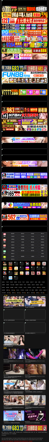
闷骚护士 (42, 247)
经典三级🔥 (9, 292)
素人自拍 (42, 236)
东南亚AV (42, 239)
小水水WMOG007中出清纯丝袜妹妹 (32, 422)
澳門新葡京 (29, 287)
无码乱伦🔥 (13, 290)
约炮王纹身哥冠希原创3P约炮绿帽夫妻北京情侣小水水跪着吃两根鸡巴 (14, 408)
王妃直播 (37, 284)
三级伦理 (12, 236)
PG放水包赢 (12, 284)
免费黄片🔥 (8, 290)
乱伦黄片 (41, 284)
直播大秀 (44, 290)
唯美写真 (32, 250)
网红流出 (32, 242)
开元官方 (17, 290)
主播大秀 (33, 284)
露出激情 (22, 250)
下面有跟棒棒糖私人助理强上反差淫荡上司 (33, 391)
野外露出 (42, 242)
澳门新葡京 (20, 287)
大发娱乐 (25, 287)
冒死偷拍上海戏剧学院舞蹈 (30, 320)
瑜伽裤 (32, 247)
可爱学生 (32, 244)
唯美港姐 (32, 239)
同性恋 (42, 253)
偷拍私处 (3, 287)
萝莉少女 (42, 233)
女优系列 (22, 244)
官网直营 (15, 282)
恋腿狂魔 (42, 244)
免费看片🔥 (39, 287)
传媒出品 (12, 253)
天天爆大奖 (22, 290)
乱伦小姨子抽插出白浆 (8, 346)
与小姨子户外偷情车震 (29, 307)
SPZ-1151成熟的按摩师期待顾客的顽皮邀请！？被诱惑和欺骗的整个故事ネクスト (13, 377)
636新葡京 (43, 287)
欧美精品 (32, 233)
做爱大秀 (40, 290)
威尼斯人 (3, 282)
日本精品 (22, 236)
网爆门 (42, 250)
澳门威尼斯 (4, 292)
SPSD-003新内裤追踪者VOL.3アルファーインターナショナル (13, 361)
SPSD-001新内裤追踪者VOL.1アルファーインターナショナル (34, 377)
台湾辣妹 (12, 239)
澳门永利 (19, 282)
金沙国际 (26, 290)
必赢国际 (3, 284)
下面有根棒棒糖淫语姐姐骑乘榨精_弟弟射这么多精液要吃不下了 (35, 408)
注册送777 (32, 282)
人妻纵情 (32, 256)
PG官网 (7, 282)
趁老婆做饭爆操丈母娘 (8, 307)
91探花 (22, 242)
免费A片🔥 (14, 292)
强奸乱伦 (22, 233)
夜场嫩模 (11, 287)
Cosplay (32, 236)
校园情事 (22, 256)
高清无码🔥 (33, 292)
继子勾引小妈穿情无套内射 (9, 320)
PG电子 (23, 282)
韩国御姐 (22, 239)
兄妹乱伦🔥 (19, 292)
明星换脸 (22, 247)
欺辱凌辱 (12, 242)
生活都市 (12, 256)
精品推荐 (12, 233)
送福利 (36, 282)
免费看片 (36, 290)
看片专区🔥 (24, 292)
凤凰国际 (7, 284)
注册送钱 (27, 282)
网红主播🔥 (43, 292)
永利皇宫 (34, 287)
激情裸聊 (3, 290)
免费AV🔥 (37, 292)
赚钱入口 (28, 292)
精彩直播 (21, 284)
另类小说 (12, 259)
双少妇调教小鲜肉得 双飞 (30, 333)
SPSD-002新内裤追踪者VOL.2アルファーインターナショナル (34, 361)
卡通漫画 (12, 250)
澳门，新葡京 (32, 290)
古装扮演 (12, 244)
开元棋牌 (11, 282)
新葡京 (39, 282)
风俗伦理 (42, 256)
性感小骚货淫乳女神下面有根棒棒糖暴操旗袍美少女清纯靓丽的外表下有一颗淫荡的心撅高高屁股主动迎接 (14, 393)
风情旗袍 (12, 247)
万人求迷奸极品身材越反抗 (9, 333)
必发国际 (16, 287)
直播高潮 (16, 284)
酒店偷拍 (28, 284)
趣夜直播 (7, 287)
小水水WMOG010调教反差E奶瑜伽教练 (12, 422)
